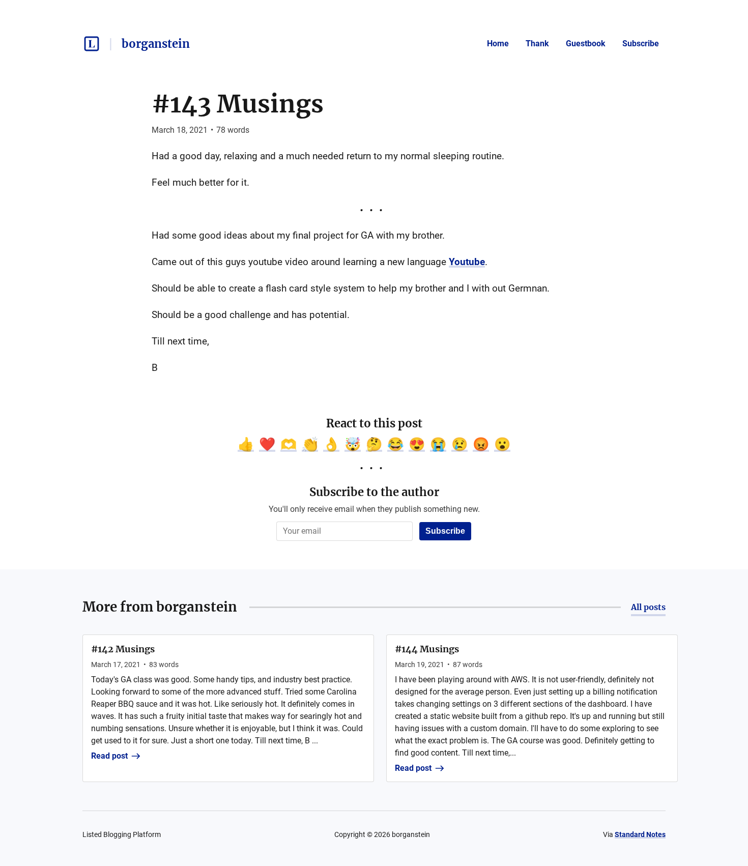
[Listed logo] (91, 44)
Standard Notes (640, 834)
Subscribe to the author (374, 492)
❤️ (267, 444)
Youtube (467, 262)
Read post (109, 756)
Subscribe (640, 43)
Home (498, 43)
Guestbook (586, 43)
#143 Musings (238, 104)
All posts (648, 607)
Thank (537, 43)
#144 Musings (427, 649)
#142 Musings (123, 649)
